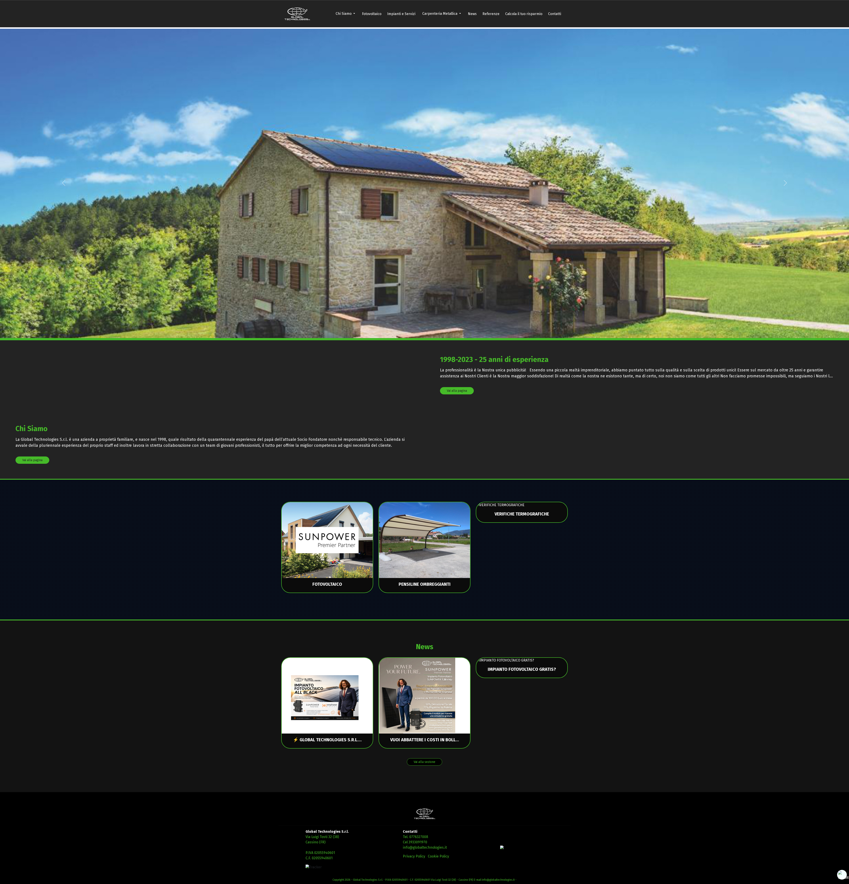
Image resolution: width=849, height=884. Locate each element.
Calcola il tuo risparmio (523, 14)
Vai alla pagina (457, 391)
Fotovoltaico (371, 14)
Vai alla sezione (424, 762)
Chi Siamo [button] (344, 13)
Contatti (554, 14)
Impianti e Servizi (401, 14)
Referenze (490, 14)
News (472, 14)
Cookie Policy (438, 856)
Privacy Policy (414, 856)
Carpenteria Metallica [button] (440, 13)
